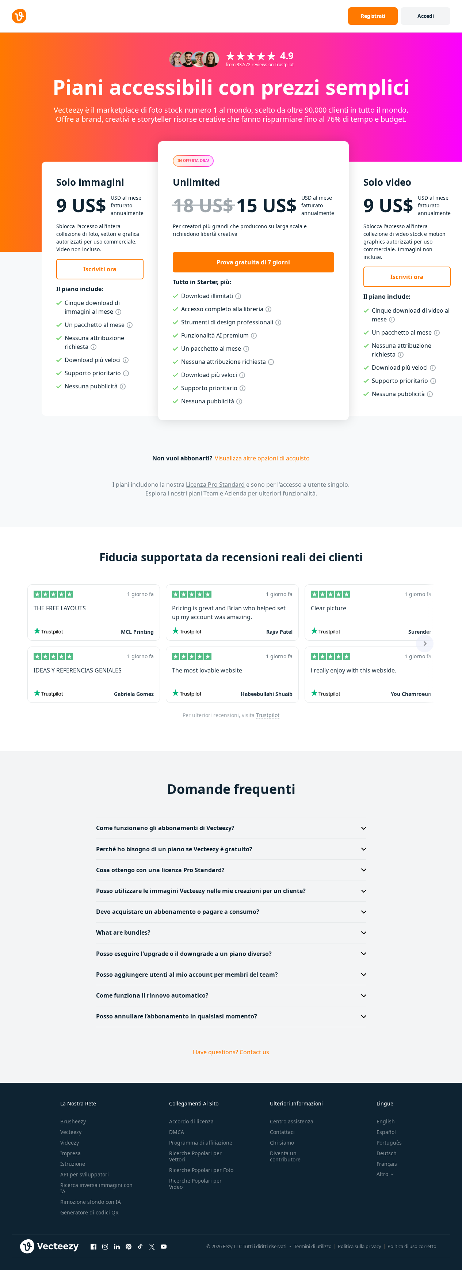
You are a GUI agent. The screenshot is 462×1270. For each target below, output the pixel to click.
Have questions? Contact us (231, 1052)
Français (387, 1163)
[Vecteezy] (19, 16)
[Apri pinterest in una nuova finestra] (128, 1247)
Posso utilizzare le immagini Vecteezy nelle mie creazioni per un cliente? (201, 891)
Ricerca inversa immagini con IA (96, 1188)
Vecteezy (70, 1131)
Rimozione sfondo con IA (90, 1201)
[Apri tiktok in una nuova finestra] (140, 1247)
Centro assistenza (291, 1121)
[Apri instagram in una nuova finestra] (105, 1247)
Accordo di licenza (191, 1121)
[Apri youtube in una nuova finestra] (164, 1247)
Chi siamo (282, 1142)
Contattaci (282, 1131)
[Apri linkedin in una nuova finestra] (117, 1247)
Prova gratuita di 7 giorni (253, 262)
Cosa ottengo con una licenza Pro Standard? (160, 870)
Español (386, 1131)
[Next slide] (425, 643)
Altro (382, 1174)
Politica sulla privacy (359, 1246)
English (386, 1121)
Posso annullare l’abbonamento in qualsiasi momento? (176, 1016)
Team (210, 493)
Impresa (70, 1153)
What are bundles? (123, 932)
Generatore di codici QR (89, 1212)
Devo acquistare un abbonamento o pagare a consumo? (177, 912)
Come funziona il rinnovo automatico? (152, 995)
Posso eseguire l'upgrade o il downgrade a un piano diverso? (184, 954)
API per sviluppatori (84, 1174)
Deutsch (387, 1153)
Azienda (236, 493)
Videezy (69, 1142)
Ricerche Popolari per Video (195, 1183)
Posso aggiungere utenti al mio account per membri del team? (187, 975)
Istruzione (72, 1163)
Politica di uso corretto (411, 1246)
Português (389, 1142)
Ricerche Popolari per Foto (201, 1170)
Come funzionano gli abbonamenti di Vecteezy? (165, 828)
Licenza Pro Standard (215, 485)
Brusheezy (73, 1121)
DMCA (176, 1131)
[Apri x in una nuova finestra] (152, 1247)
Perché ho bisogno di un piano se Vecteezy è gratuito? (174, 849)
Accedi (425, 15)
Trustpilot (267, 715)
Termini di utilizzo (313, 1246)
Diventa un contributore (285, 1156)
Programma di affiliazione (200, 1142)
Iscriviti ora (100, 269)
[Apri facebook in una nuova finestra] (93, 1247)
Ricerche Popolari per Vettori (195, 1156)
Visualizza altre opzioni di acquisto (262, 458)
